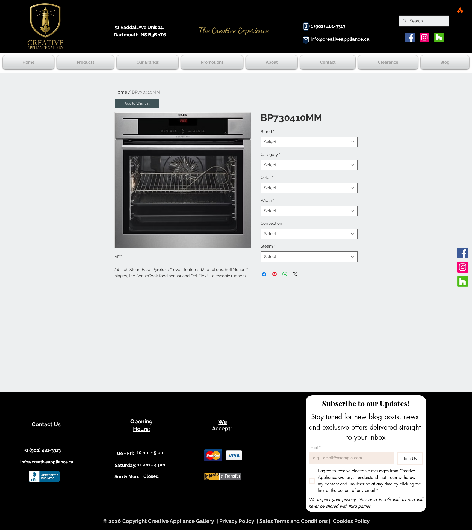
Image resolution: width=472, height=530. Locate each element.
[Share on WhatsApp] (285, 274)
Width (268, 200)
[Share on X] (295, 274)
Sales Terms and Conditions (293, 521)
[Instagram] (424, 37)
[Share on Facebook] (264, 274)
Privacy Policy (236, 521)
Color (267, 177)
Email (315, 447)
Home (120, 92)
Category (270, 154)
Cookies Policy (351, 521)
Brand (267, 131)
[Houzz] (439, 37)
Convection (273, 223)
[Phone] (306, 26)
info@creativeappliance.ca (340, 39)
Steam (268, 246)
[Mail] (306, 40)
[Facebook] (410, 37)
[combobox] (309, 142)
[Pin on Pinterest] (274, 274)
